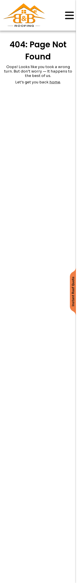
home (54, 82)
